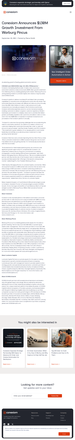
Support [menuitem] (48, 413)
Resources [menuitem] (34, 413)
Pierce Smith (30, 38)
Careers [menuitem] (62, 418)
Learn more (67, 3)
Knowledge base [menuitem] (50, 415)
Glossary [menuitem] (48, 418)
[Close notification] (71, 2)
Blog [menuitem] (32, 418)
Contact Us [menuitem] (63, 420)
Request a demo (61, 81)
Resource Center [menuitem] (35, 415)
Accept (64, 434)
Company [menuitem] (63, 413)
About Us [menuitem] (62, 415)
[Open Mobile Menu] (70, 12)
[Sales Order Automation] (11, 12)
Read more (6, 364)
